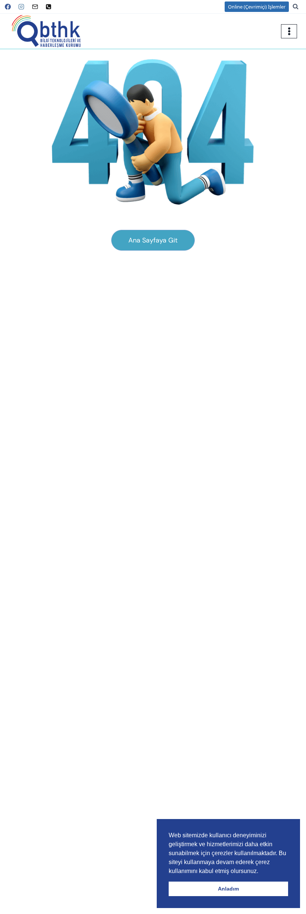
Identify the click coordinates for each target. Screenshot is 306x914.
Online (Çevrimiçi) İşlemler (256, 6)
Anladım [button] (228, 889)
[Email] (35, 7)
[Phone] (48, 7)
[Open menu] (289, 31)
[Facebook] (8, 7)
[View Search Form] (299, 7)
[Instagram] (21, 7)
